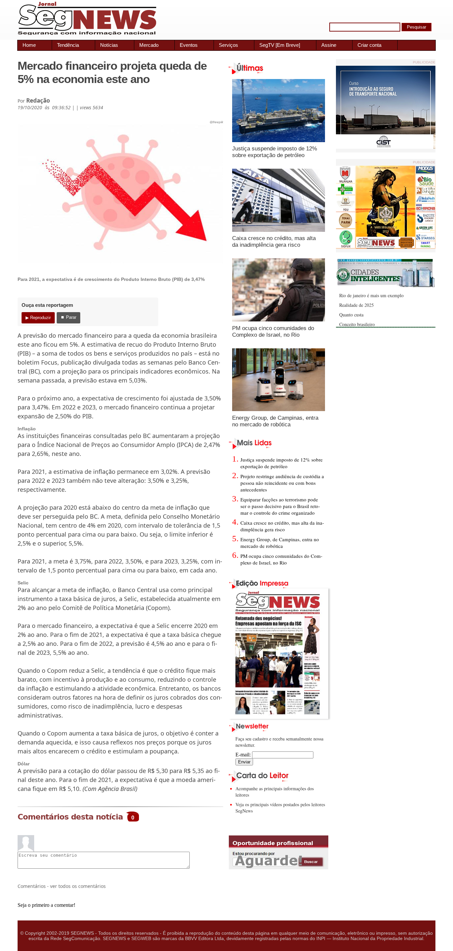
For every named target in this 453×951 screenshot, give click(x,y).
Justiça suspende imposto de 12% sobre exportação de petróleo (274, 151)
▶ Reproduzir (38, 317)
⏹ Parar (68, 317)
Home (29, 45)
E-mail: (243, 754)
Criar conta (369, 45)
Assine (328, 45)
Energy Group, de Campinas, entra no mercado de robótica (275, 421)
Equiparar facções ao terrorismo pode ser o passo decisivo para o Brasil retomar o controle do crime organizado (280, 506)
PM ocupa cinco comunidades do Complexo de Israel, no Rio (273, 331)
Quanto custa (351, 314)
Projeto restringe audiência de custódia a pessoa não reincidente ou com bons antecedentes (282, 483)
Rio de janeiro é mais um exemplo (371, 295)
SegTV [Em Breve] (279, 45)
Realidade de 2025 (356, 305)
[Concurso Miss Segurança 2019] (385, 247)
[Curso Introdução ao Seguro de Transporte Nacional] (385, 147)
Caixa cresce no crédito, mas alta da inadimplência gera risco (274, 241)
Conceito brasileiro (357, 324)
